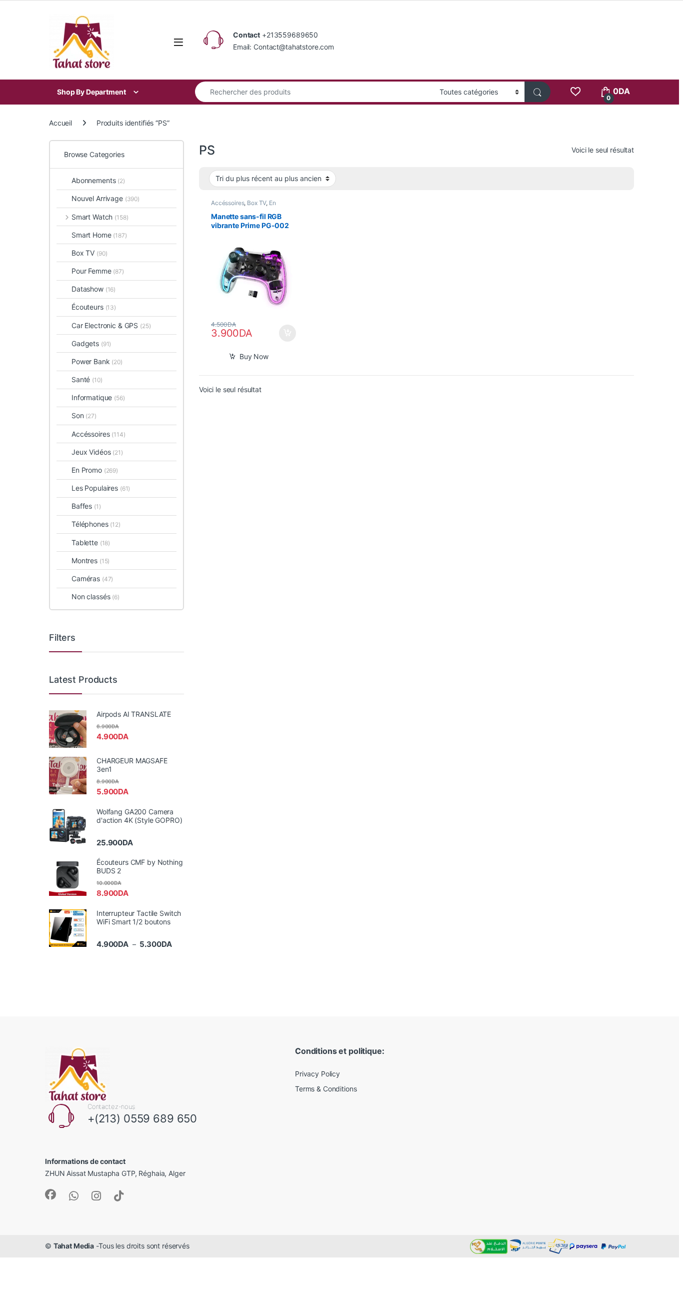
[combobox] (314, 92)
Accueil (60, 123)
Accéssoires (227, 203)
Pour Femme (98, 271)
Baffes (86, 506)
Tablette (91, 542)
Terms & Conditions (325, 1088)
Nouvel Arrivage (106, 198)
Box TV (256, 203)
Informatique (98, 397)
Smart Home (99, 235)
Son (84, 415)
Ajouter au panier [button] (284, 333)
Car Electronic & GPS (111, 325)
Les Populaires (101, 488)
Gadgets (91, 343)
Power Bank (97, 361)
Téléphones (96, 524)
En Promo (95, 470)
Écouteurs (94, 307)
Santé (87, 379)
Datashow (94, 289)
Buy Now (254, 356)
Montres (91, 560)
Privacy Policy (317, 1073)
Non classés (96, 596)
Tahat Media (74, 1245)
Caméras (92, 578)
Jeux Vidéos (97, 452)
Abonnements (98, 180)
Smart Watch (100, 217)
